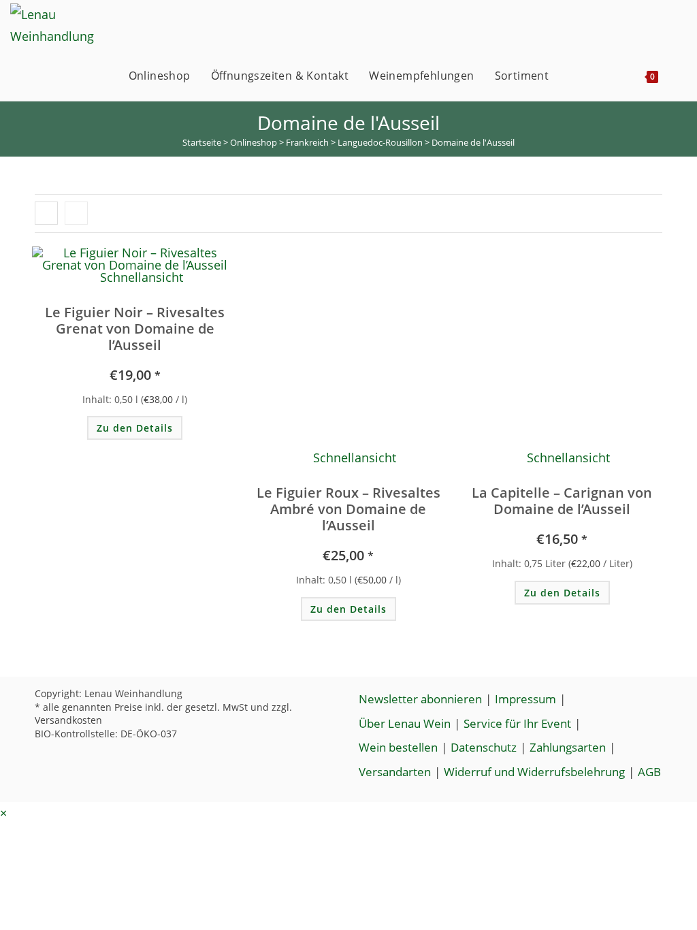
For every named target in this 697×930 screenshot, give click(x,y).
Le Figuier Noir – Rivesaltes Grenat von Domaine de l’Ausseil (135, 328)
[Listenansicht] (76, 213)
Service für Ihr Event (517, 723)
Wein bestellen (398, 747)
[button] (149, 264)
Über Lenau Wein (405, 723)
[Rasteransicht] (46, 213)
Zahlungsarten (568, 747)
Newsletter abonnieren (420, 699)
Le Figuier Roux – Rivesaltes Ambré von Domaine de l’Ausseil (348, 509)
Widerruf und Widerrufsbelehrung (534, 772)
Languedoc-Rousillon (380, 142)
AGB (649, 772)
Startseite (201, 142)
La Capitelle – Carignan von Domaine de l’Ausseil (562, 501)
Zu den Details (135, 427)
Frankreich (307, 142)
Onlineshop (253, 142)
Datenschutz (484, 747)
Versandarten (395, 772)
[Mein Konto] (573, 75)
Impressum (525, 699)
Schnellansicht (140, 277)
